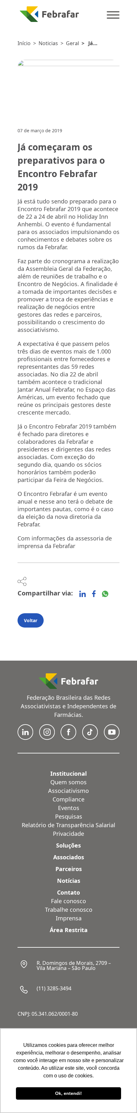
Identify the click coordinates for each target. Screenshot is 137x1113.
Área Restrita (69, 930)
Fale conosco (68, 901)
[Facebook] (94, 593)
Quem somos (68, 782)
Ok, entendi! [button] (68, 1093)
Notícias (68, 880)
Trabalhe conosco (68, 909)
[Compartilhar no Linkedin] (82, 594)
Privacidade (68, 833)
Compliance (68, 799)
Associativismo (68, 790)
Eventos (68, 808)
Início (24, 43)
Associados (68, 857)
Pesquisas (68, 816)
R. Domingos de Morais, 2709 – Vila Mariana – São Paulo (74, 965)
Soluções (68, 845)
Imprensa (69, 918)
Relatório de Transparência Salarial (68, 825)
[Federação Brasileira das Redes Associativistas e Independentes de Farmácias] (49, 14)
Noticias (48, 43)
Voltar (30, 620)
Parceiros (68, 869)
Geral (72, 43)
